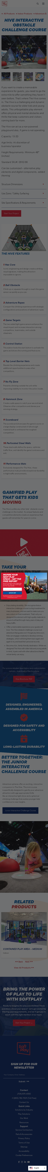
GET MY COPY (12, 593)
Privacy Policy (10, 596)
